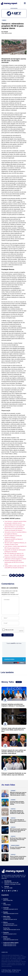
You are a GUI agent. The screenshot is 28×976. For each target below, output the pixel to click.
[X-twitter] (11, 891)
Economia (13, 790)
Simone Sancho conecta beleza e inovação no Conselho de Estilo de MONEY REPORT (18, 858)
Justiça (4, 20)
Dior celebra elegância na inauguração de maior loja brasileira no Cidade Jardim (17, 812)
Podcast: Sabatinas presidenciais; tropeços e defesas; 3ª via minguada (12, 705)
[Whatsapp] (17, 891)
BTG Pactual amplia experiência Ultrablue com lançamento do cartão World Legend (18, 830)
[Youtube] (15, 891)
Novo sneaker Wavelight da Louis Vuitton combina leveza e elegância (18, 821)
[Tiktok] (13, 891)
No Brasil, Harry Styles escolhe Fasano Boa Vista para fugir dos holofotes (18, 839)
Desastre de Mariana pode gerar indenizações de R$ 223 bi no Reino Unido (14, 562)
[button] (10, 575)
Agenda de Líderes (15, 845)
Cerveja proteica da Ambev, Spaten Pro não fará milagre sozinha (17, 803)
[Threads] (7, 891)
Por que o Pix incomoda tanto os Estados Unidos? (17, 848)
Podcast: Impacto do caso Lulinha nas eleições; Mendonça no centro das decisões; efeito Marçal (13, 751)
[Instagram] (4, 891)
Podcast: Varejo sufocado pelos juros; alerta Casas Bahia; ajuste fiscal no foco (13, 730)
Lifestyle (13, 808)
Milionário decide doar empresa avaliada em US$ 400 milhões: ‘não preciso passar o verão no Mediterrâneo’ (18, 794)
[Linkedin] (2, 891)
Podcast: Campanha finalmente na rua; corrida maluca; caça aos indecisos (13, 774)
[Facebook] (9, 891)
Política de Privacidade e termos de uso (10, 971)
